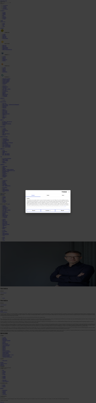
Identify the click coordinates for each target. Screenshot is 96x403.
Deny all (33, 210)
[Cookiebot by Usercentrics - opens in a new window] (62, 192)
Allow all (62, 210)
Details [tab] (48, 195)
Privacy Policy (62, 207)
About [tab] (63, 195)
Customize (47, 210)
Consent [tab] (33, 195)
